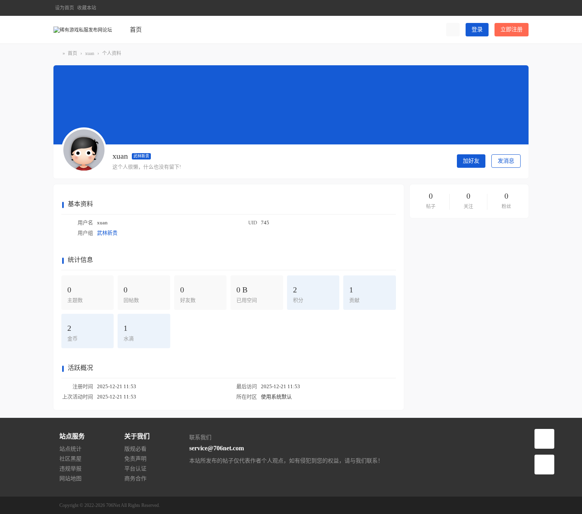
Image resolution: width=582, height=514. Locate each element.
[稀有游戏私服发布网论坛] (82, 29)
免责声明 (135, 459)
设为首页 (64, 8)
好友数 (188, 294)
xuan (89, 53)
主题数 (75, 294)
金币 (72, 332)
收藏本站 (86, 8)
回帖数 (131, 294)
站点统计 (70, 449)
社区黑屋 (70, 459)
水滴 (129, 332)
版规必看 (135, 449)
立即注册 (511, 29)
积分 (298, 294)
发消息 (506, 161)
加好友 (471, 161)
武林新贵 (141, 156)
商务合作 (135, 479)
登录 (477, 29)
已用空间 (246, 294)
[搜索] (453, 29)
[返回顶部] (544, 464)
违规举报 (70, 469)
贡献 (354, 294)
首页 (136, 30)
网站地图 (70, 479)
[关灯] (544, 439)
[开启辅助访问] (509, 7)
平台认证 (135, 469)
